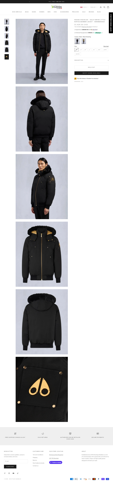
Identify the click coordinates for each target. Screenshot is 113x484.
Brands (91, 11)
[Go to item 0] (6, 22)
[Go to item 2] (6, 36)
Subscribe (10, 466)
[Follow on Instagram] (9, 473)
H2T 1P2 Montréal (53, 458)
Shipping (35, 457)
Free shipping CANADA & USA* (15, 437)
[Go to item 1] (6, 29)
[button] (91, 29)
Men (49, 11)
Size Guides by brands (38, 463)
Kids (55, 11)
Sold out (91, 67)
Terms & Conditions (38, 454)
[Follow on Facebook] (5, 473)
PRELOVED (75, 11)
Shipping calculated (86, 26)
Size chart (106, 46)
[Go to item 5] (6, 57)
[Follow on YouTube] (13, 473)
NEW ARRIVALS (17, 11)
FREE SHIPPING (51, 1)
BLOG (99, 11)
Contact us (35, 465)
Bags (27, 11)
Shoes (34, 11)
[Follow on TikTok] (18, 473)
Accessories (64, 11)
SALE (84, 11)
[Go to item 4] (6, 50)
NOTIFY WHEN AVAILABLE (91, 73)
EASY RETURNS (43, 437)
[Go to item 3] (6, 43)
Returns (35, 460)
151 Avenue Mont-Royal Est (56, 454)
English (93, 7)
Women (41, 11)
